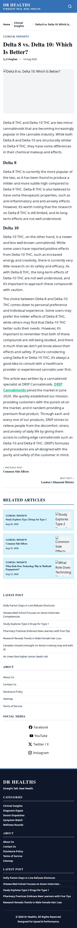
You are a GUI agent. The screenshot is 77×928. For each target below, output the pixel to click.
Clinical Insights (19, 24)
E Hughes (11, 59)
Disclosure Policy (13, 691)
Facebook (41, 727)
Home (6, 24)
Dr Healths (16, 5)
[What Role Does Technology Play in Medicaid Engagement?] (63, 568)
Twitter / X (41, 744)
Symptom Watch (13, 820)
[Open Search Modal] (70, 6)
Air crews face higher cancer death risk (25, 656)
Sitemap (8, 699)
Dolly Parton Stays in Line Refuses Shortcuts (29, 605)
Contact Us (9, 684)
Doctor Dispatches (13, 815)
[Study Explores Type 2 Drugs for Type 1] (63, 520)
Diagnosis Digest (13, 810)
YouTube (41, 736)
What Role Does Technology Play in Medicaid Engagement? (28, 567)
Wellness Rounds (13, 825)
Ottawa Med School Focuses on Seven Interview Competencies (31, 884)
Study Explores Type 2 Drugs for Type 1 (26, 519)
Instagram (41, 753)
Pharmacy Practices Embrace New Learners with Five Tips (36, 631)
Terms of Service (12, 706)
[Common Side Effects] (63, 544)
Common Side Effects (16, 543)
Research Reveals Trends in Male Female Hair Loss (32, 638)
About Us (8, 677)
